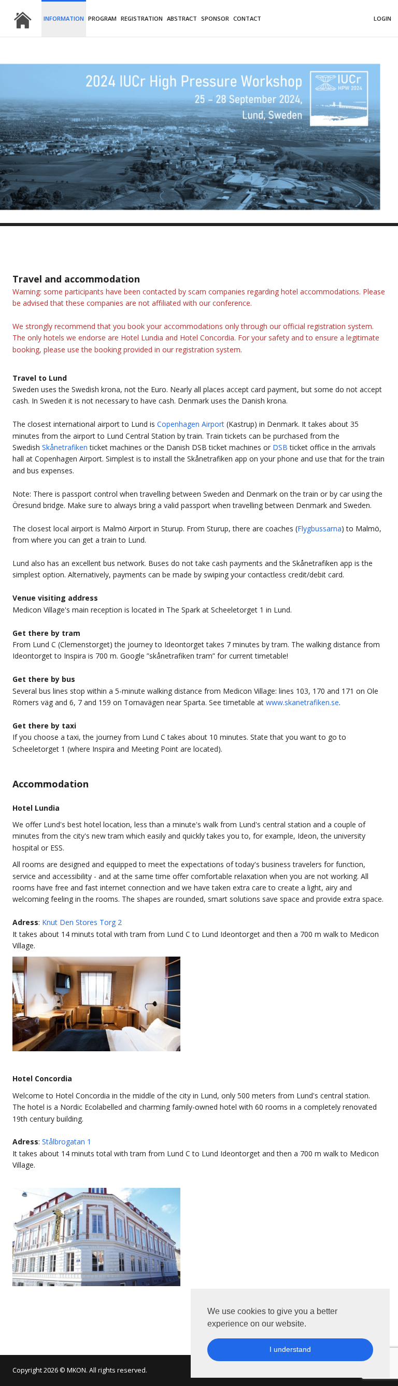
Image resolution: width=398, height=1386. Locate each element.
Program (102, 18)
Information (64, 18)
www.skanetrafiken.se (302, 702)
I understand (290, 1349)
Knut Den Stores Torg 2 (82, 922)
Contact (247, 18)
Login (382, 18)
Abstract (182, 18)
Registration (142, 18)
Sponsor (215, 18)
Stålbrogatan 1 (66, 1141)
